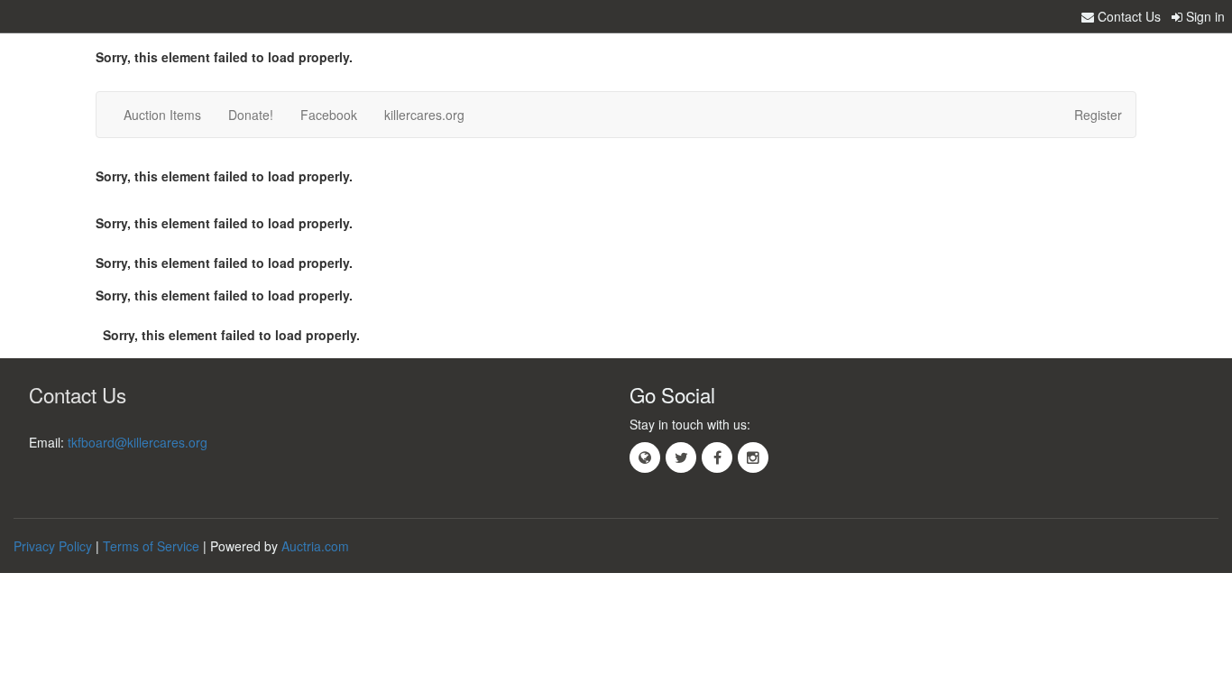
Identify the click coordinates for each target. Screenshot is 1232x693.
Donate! (250, 115)
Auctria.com (315, 546)
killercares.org (424, 115)
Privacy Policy (53, 546)
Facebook (328, 115)
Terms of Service (151, 546)
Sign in (1203, 16)
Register (1098, 115)
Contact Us (1127, 16)
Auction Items (162, 115)
